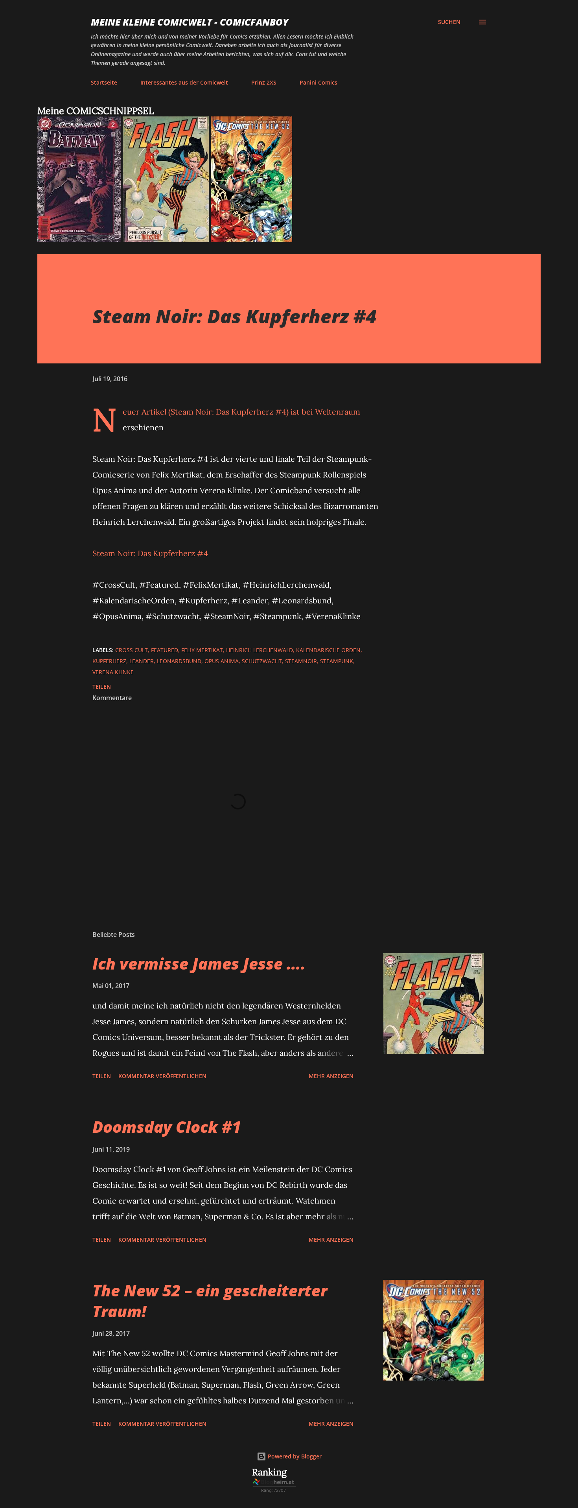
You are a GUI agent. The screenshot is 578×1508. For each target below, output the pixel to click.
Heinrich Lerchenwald (259, 650)
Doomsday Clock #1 (166, 1126)
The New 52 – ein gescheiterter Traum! (209, 1300)
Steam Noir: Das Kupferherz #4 (150, 553)
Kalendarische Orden (328, 650)
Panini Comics (318, 82)
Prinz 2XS (263, 82)
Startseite (104, 82)
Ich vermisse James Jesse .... (199, 963)
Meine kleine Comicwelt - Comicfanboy (190, 21)
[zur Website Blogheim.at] (274, 1490)
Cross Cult (131, 650)
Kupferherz (109, 661)
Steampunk (336, 661)
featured (164, 650)
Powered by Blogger (294, 1456)
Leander (141, 661)
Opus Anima (221, 661)
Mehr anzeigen (331, 1076)
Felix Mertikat (202, 650)
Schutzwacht (262, 661)
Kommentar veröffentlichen (162, 1076)
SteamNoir (301, 661)
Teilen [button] (101, 686)
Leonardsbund (179, 661)
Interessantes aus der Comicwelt (184, 82)
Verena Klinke (113, 672)
